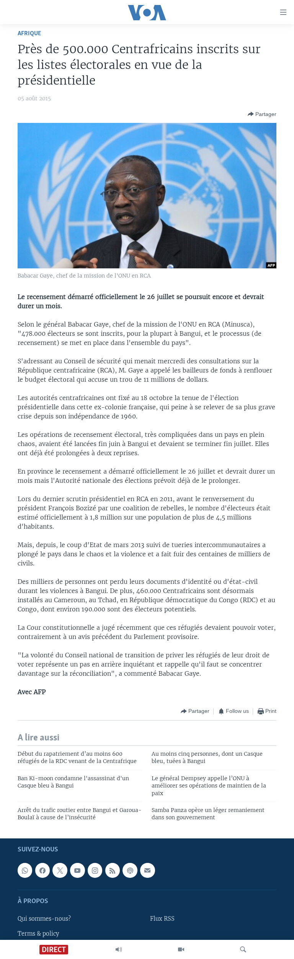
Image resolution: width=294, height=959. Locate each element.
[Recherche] (243, 949)
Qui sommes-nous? (44, 918)
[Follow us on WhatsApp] (25, 870)
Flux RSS (162, 918)
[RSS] (112, 870)
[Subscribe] (147, 870)
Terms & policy (38, 933)
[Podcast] (129, 870)
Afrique (29, 33)
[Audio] (118, 949)
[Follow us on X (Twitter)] (59, 870)
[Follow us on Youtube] (77, 870)
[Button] (262, 114)
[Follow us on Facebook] (42, 870)
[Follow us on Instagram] (95, 870)
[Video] (181, 949)
